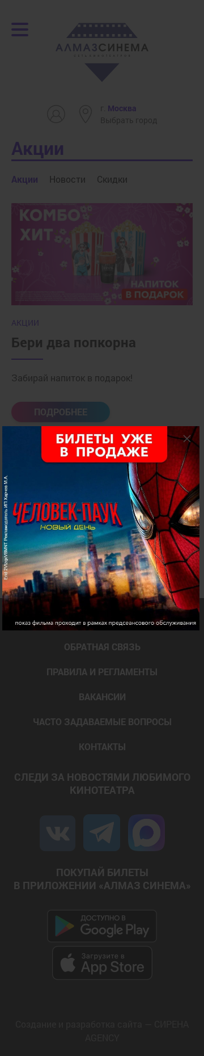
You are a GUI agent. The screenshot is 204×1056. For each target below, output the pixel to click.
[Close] (187, 438)
